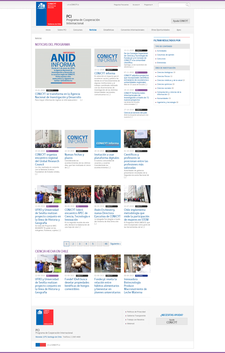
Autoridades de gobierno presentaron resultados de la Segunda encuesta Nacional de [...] (136, 174)
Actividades (162, 51)
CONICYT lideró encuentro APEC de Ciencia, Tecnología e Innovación (77, 214)
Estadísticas (109, 30)
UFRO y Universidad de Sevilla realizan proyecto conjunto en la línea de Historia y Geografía (48, 216)
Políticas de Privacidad (136, 312)
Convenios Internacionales (132, 30)
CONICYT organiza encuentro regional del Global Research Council (47, 159)
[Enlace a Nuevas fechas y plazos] (78, 139)
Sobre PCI (62, 30)
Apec (179, 30)
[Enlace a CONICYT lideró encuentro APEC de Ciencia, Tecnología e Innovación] (78, 194)
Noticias (93, 30)
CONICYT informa (104, 73)
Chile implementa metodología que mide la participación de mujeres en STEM (136, 214)
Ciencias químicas (164, 84)
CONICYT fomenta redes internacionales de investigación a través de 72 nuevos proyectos (136, 96)
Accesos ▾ (136, 5)
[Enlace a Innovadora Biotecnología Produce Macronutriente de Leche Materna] (137, 264)
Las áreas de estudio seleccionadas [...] (132, 103)
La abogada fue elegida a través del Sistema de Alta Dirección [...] (107, 221)
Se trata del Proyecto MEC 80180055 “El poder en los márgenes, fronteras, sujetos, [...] (48, 228)
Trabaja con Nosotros (135, 319)
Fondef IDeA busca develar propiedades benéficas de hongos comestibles (77, 284)
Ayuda (172, 321)
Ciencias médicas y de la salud (169, 80)
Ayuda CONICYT (180, 21)
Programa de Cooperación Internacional (83, 20)
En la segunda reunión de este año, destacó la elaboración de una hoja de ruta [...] (77, 224)
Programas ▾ (148, 5)
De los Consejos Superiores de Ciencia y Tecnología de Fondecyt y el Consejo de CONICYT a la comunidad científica (136, 58)
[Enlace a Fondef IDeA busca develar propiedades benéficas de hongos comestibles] (78, 264)
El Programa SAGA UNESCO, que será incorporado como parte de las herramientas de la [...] (137, 224)
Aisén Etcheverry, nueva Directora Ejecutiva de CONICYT (107, 213)
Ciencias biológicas (165, 72)
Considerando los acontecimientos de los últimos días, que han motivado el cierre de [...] (78, 164)
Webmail (130, 323)
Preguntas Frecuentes (121, 5)
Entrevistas (161, 62)
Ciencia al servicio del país (135, 113)
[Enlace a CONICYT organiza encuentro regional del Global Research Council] (48, 139)
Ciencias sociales (164, 88)
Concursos (77, 30)
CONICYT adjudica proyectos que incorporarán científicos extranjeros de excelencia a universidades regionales (136, 79)
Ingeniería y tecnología (166, 102)
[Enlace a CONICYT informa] (107, 58)
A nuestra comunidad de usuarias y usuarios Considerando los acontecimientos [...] (104, 164)
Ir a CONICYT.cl (73, 5)
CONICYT (50, 90)
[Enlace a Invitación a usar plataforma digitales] (107, 139)
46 (106, 244)
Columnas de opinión (165, 55)
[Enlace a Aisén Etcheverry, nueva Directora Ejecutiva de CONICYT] (107, 194)
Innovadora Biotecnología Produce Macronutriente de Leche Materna (135, 286)
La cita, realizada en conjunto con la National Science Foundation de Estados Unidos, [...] (47, 170)
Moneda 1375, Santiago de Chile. (49, 337)
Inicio (48, 30)
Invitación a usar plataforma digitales (106, 156)
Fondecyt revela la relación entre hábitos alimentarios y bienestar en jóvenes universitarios (107, 286)
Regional (139, 276)
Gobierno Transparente (136, 316)
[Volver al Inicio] (49, 14)
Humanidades (162, 98)
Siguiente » (115, 243)
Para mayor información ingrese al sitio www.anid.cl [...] (58, 100)
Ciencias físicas (163, 76)
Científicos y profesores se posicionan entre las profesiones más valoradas (136, 161)
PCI (137, 72)
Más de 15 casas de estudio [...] (135, 85)
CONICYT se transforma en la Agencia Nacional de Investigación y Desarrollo (58, 95)
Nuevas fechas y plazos (74, 156)
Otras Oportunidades (160, 30)
